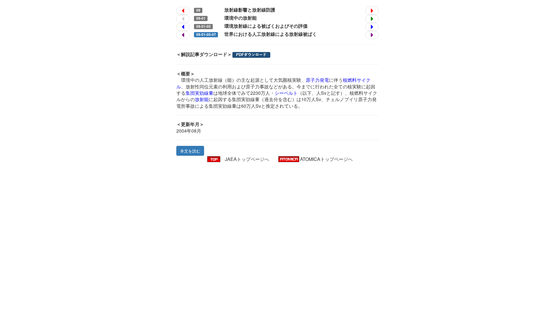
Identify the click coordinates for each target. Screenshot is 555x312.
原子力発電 (317, 80)
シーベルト (286, 93)
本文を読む (190, 151)
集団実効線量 (199, 93)
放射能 (202, 99)
